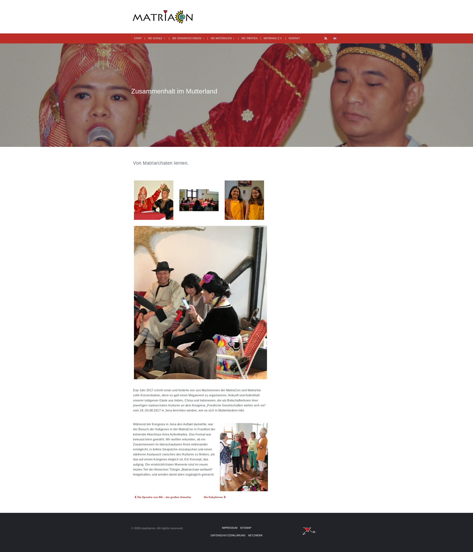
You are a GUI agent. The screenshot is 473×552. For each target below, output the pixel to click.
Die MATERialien (221, 38)
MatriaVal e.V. (273, 38)
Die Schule (155, 38)
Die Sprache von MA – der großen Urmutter (164, 497)
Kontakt (294, 38)
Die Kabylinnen (213, 497)
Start (138, 38)
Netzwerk (255, 535)
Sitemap (245, 527)
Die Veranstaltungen (186, 38)
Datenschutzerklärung (228, 535)
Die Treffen (249, 38)
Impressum (229, 527)
